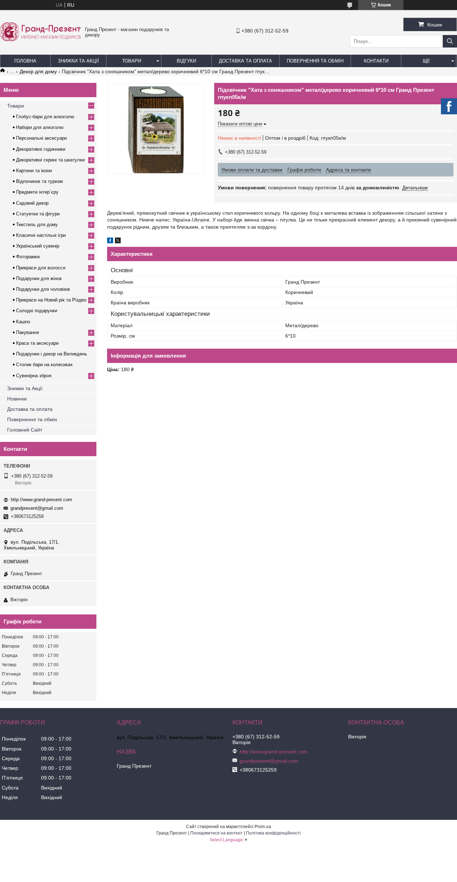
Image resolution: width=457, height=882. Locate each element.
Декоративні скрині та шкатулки (50, 160)
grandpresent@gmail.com (36, 508)
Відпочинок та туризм (39, 181)
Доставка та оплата (29, 409)
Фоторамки (28, 256)
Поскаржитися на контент (216, 833)
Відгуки (186, 61)
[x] (118, 241)
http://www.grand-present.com (41, 499)
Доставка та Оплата (245, 61)
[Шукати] (450, 41)
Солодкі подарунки (36, 310)
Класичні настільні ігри (41, 235)
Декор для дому (38, 71)
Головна (25, 61)
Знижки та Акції (78, 61)
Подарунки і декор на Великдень (51, 354)
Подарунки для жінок (39, 278)
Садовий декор (32, 203)
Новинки (17, 399)
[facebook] (110, 241)
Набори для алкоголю (40, 127)
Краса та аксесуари (37, 343)
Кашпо (23, 321)
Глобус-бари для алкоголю (45, 116)
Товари (131, 61)
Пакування (27, 332)
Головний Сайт (24, 430)
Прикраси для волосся (40, 267)
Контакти (376, 61)
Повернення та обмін (315, 61)
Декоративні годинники (40, 149)
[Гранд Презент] (40, 39)
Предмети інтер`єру (37, 192)
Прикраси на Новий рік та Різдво (51, 300)
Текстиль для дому (37, 224)
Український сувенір (37, 246)
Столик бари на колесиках (44, 364)
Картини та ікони (34, 170)
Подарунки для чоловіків (43, 289)
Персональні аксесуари (41, 138)
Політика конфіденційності (273, 833)
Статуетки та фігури (38, 213)
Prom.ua (263, 826)
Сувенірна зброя (33, 375)
